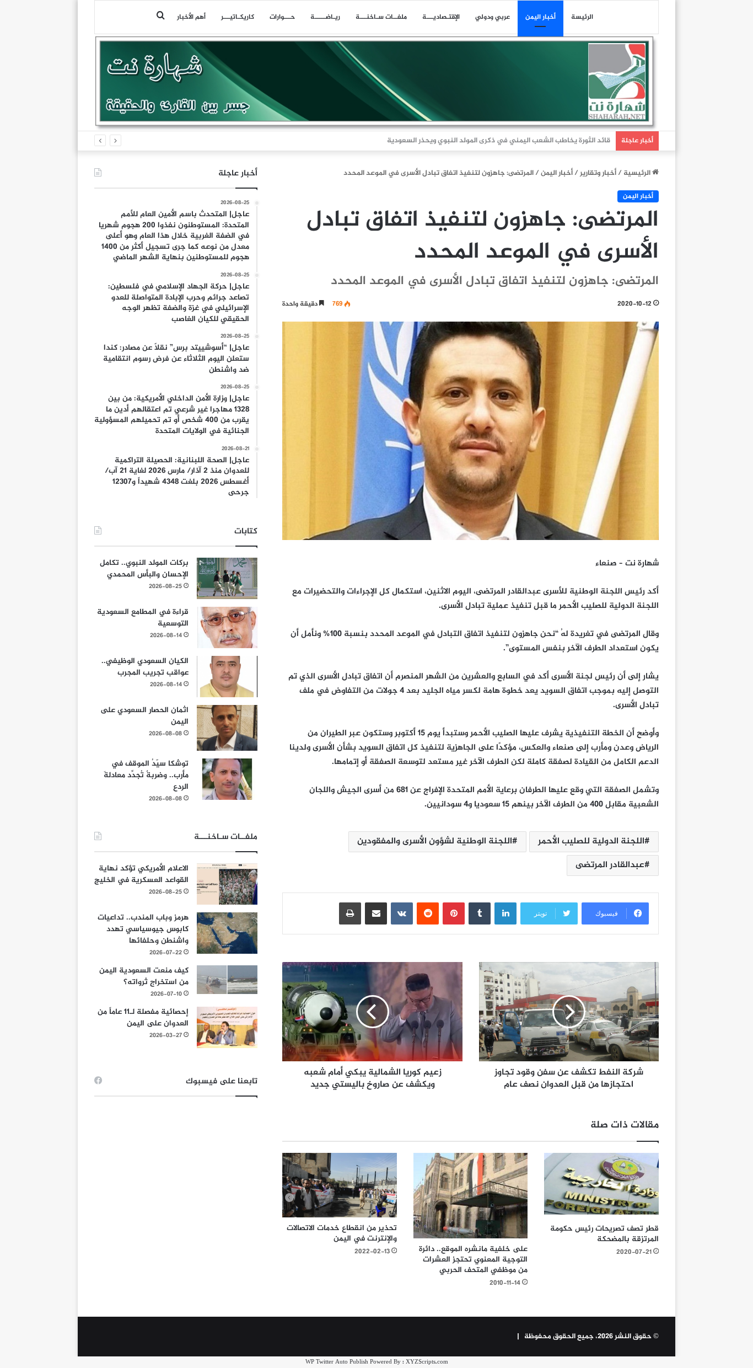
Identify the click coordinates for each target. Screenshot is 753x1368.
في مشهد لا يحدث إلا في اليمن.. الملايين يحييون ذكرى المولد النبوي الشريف (494, 141)
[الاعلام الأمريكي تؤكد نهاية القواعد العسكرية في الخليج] (227, 884)
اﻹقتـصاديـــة (441, 17)
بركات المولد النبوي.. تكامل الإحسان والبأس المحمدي (144, 569)
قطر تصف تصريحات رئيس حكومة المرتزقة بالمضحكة (604, 1234)
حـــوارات (282, 17)
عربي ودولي (492, 17)
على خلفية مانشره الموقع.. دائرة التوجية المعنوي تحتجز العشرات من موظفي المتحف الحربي (473, 1259)
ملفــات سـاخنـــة (381, 17)
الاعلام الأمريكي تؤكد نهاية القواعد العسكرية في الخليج (141, 874)
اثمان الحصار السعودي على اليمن (144, 716)
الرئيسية (637, 173)
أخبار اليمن (540, 17)
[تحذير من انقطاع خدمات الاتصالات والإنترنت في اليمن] (339, 1185)
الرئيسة (582, 17)
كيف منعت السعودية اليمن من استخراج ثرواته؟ (144, 976)
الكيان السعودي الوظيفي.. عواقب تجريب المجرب (145, 667)
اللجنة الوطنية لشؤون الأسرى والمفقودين (434, 841)
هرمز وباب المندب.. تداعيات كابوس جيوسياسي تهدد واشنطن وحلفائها (143, 929)
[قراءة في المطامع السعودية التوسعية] (227, 627)
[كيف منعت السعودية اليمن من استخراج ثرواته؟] (227, 979)
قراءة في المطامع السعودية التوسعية (143, 618)
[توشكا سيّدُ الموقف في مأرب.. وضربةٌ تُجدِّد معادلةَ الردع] (227, 779)
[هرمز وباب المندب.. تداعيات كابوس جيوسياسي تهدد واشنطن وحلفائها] (227, 933)
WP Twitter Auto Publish (336, 1362)
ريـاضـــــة (325, 17)
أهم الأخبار (191, 17)
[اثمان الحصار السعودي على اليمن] (227, 728)
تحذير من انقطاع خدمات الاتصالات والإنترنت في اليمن (342, 1233)
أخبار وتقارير (598, 173)
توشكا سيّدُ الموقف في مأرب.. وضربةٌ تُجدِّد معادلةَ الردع (146, 775)
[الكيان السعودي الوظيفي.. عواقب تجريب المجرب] (227, 676)
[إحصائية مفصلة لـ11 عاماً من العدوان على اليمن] (227, 1027)
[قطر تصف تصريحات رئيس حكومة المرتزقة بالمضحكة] (601, 1186)
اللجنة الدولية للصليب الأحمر (591, 841)
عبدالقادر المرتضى (609, 865)
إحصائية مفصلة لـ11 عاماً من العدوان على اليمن (143, 1018)
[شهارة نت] (376, 83)
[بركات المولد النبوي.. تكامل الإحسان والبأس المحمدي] (227, 578)
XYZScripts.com (427, 1362)
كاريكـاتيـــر (237, 17)
